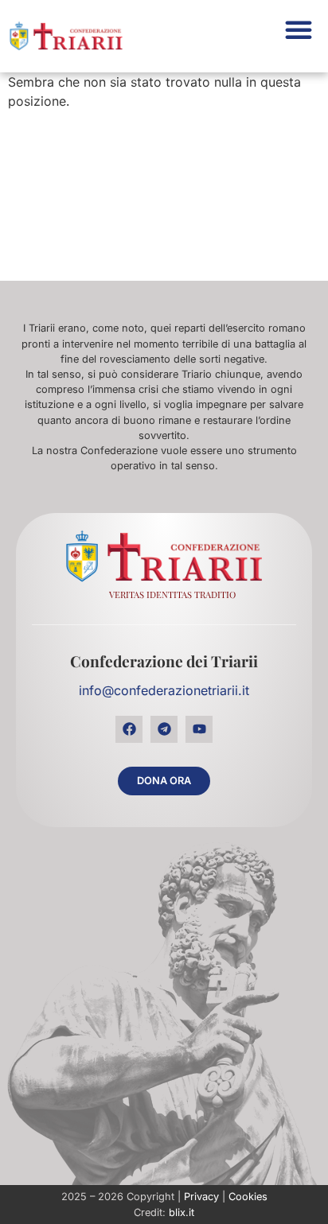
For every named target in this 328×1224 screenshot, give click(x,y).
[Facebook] (129, 729)
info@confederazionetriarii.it (164, 690)
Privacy (201, 1197)
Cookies (247, 1197)
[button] (298, 29)
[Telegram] (164, 729)
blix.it (181, 1212)
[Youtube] (199, 729)
